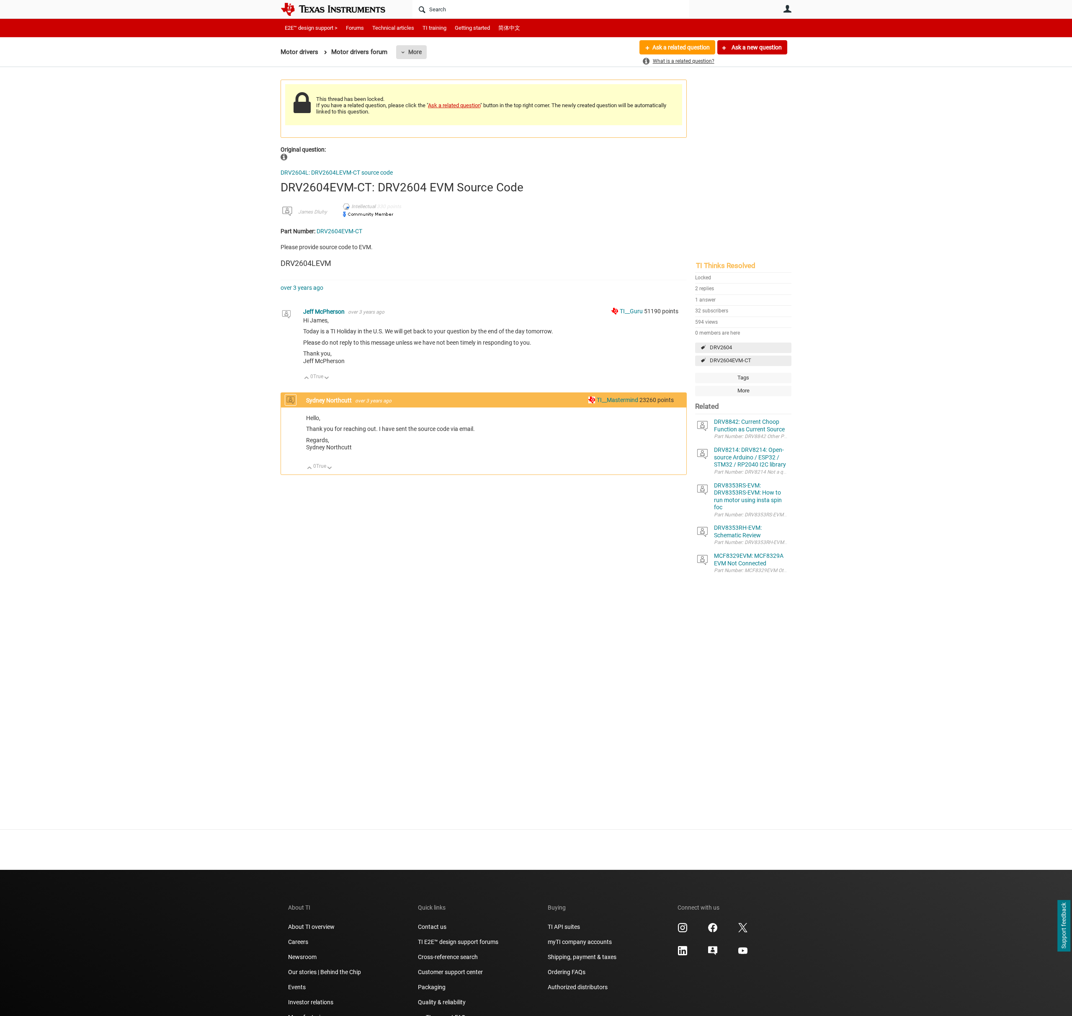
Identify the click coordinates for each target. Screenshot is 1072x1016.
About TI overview (311, 926)
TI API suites (564, 926)
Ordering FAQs (566, 972)
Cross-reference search (448, 957)
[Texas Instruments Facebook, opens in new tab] (713, 930)
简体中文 (509, 28)
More (415, 52)
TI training (434, 28)
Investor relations (310, 1002)
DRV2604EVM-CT (730, 360)
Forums (355, 28)
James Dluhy (312, 212)
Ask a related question (681, 47)
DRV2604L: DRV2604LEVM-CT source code (337, 172)
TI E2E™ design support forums (458, 942)
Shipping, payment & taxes (582, 957)
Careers (298, 942)
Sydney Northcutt (329, 400)
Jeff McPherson (324, 311)
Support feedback (1063, 926)
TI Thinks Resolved (725, 265)
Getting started (472, 28)
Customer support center (450, 972)
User (787, 9)
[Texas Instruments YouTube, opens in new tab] (743, 953)
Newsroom (302, 957)
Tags (743, 377)
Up (306, 378)
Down (326, 378)
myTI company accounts (580, 942)
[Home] (339, 9)
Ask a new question (756, 47)
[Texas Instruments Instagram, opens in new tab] (683, 930)
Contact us (432, 926)
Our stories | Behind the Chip (324, 972)
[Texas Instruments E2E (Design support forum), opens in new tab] (713, 953)
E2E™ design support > (311, 28)
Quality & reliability (442, 1002)
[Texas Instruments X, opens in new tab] (743, 930)
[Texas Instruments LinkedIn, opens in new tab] (683, 953)
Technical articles (393, 28)
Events (297, 987)
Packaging (432, 987)
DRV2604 (721, 347)
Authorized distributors (578, 987)
